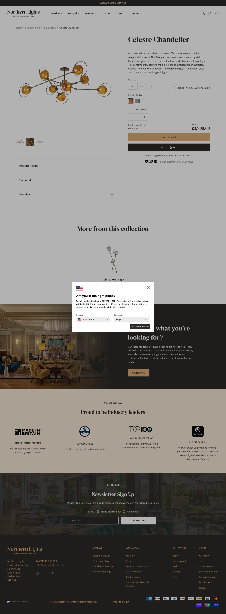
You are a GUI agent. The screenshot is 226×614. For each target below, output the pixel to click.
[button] (148, 287)
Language (118, 315)
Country (79, 315)
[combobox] (86, 319)
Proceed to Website (140, 327)
